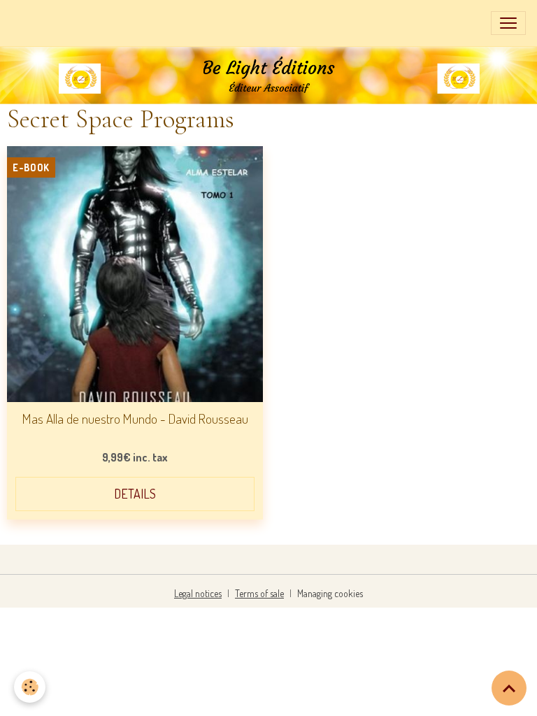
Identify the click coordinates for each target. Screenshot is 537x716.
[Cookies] (29, 687)
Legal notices (198, 593)
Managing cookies (330, 593)
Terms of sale (259, 593)
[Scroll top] (509, 688)
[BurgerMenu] (508, 23)
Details (135, 493)
